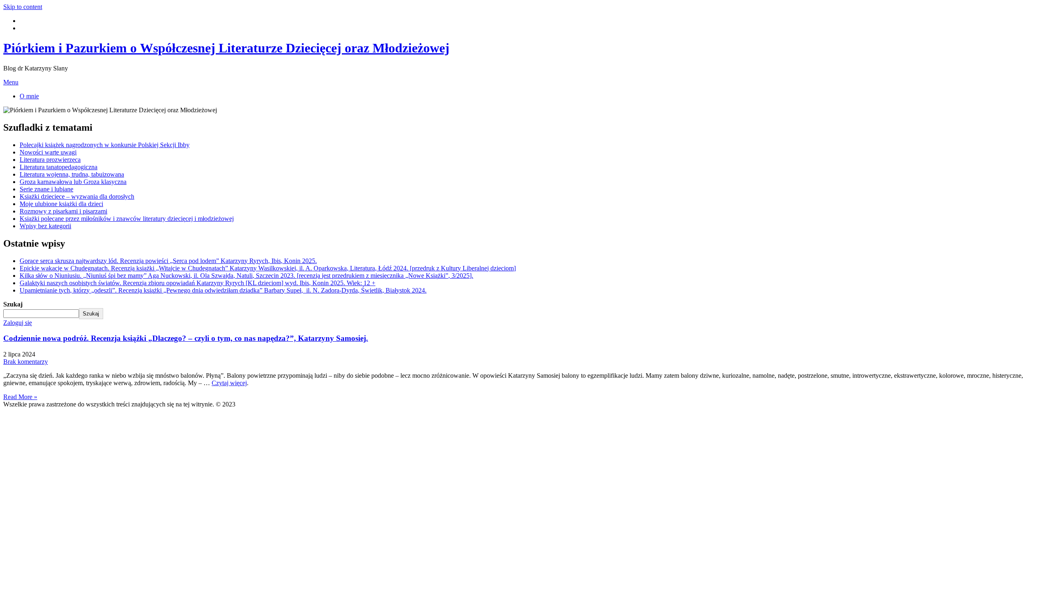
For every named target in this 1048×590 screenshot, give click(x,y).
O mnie (29, 96)
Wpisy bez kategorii (45, 225)
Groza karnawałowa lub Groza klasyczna (73, 181)
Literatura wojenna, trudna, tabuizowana (72, 174)
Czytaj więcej (229, 382)
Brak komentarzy (25, 361)
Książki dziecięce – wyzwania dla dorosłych (77, 196)
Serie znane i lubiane (46, 189)
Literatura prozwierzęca (50, 159)
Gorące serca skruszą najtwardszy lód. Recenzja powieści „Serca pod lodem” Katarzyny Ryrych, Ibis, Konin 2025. (168, 260)
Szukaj (13, 304)
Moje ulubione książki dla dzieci (61, 203)
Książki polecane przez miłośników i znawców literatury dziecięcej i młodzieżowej (127, 218)
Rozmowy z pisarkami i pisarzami (63, 211)
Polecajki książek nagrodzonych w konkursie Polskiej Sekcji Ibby (105, 144)
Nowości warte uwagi (48, 152)
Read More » (20, 396)
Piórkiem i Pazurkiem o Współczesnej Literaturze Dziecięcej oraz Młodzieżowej (226, 48)
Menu (10, 82)
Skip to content (22, 6)
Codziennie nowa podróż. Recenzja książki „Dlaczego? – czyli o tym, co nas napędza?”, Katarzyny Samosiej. (185, 338)
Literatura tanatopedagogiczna (58, 166)
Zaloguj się (17, 322)
